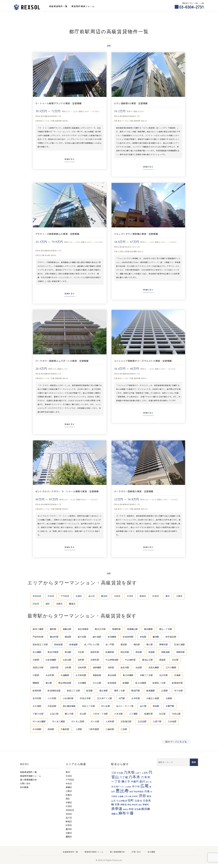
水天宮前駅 (80, 675)
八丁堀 (124, 777)
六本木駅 (118, 713)
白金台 (138, 800)
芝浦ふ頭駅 (179, 644)
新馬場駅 (112, 682)
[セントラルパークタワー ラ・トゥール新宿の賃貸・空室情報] (69, 462)
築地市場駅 (53, 652)
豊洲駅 (156, 636)
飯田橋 (145, 809)
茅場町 (146, 804)
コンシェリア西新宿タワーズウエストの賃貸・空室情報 (143, 360)
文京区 (130, 595)
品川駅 (143, 706)
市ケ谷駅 (178, 690)
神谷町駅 (124, 652)
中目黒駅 (37, 729)
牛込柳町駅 (130, 659)
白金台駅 (67, 659)
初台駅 (83, 713)
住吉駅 (162, 713)
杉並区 (155, 595)
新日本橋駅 (140, 682)
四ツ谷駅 (105, 706)
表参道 (116, 808)
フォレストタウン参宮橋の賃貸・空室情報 (136, 233)
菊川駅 (149, 644)
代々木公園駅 (39, 721)
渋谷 (142, 795)
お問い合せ (25, 783)
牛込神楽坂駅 (111, 659)
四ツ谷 (148, 782)
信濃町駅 (148, 713)
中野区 (69, 802)
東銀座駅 (97, 675)
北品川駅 (54, 713)
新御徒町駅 (177, 682)
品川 (142, 781)
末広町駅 (163, 675)
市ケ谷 (136, 786)
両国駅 (51, 729)
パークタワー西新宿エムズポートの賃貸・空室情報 (62, 360)
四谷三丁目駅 (88, 706)
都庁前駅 (82, 636)
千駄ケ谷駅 (38, 713)
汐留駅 (36, 675)
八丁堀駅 (133, 713)
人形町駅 (110, 721)
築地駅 (68, 652)
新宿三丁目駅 (73, 690)
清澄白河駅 (38, 667)
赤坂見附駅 (128, 636)
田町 (131, 800)
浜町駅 (68, 667)
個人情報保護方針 (28, 779)
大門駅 (121, 698)
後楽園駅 (150, 690)
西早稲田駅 (171, 636)
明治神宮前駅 (64, 682)
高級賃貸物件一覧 (58, 6)
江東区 (179, 595)
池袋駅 (138, 667)
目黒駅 (36, 659)
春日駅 (49, 682)
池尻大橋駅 (153, 667)
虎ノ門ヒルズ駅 (91, 644)
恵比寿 (122, 790)
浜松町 (135, 796)
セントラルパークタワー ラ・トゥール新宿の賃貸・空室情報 (67, 491)
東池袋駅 (112, 675)
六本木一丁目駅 (100, 713)
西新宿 (125, 809)
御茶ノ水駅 (119, 690)
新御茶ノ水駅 (159, 682)
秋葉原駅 (109, 652)
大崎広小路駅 (152, 698)
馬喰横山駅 (132, 629)
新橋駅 (126, 682)
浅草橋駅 (97, 667)
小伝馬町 (128, 787)
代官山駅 (176, 713)
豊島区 (72, 603)
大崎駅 (169, 698)
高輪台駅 (67, 629)
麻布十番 (126, 813)
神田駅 (138, 652)
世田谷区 (37, 595)
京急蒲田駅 (126, 721)
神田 (129, 804)
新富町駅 (37, 690)
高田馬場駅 (83, 629)
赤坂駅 (143, 636)
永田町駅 (50, 675)
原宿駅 (156, 706)
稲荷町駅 (94, 652)
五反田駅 (142, 721)
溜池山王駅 (147, 659)
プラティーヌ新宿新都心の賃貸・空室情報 (57, 233)
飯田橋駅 (148, 629)
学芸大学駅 (85, 698)
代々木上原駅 (77, 721)
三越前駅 (109, 729)
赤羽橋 (137, 809)
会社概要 (24, 787)
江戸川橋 (127, 796)
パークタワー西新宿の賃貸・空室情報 (133, 491)
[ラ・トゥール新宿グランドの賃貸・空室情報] (69, 74)
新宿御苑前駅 (54, 690)
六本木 (134, 776)
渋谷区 (36, 603)
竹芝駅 (81, 652)
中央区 (51, 595)
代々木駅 (95, 721)
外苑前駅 (52, 706)
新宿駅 (89, 690)
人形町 (144, 772)
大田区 (117, 595)
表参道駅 (73, 644)
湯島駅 (162, 659)
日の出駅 (97, 682)
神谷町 (135, 804)
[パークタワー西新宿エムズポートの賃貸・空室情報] (69, 332)
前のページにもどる (176, 741)
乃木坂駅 (172, 721)
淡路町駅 (54, 667)
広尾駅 (164, 690)
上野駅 (78, 729)
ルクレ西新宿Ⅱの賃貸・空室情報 (131, 103)
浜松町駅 (82, 667)
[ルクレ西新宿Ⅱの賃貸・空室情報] (148, 74)
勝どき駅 (69, 713)
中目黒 (120, 772)
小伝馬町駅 (68, 698)
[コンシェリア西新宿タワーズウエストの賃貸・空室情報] (148, 332)
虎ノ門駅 (110, 644)
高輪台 (114, 813)
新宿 (131, 791)
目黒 (117, 804)
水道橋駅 (65, 675)
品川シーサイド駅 (125, 706)
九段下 (138, 773)
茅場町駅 (163, 644)
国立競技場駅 (69, 706)
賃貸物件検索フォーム (83, 6)
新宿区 (143, 595)
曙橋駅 (36, 682)
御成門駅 (135, 690)
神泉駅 (151, 652)
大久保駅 (37, 706)
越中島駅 (97, 636)
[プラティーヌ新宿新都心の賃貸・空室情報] (69, 205)
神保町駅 (180, 652)
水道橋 (120, 796)
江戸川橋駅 (171, 667)
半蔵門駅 (170, 706)
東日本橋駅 (128, 675)
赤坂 (131, 809)
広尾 (144, 786)
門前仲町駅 (38, 636)
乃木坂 (129, 772)
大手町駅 (135, 698)
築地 (140, 805)
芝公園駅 (37, 652)
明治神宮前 (139, 791)
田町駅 (81, 659)
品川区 (91, 595)
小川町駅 (52, 698)
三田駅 (123, 729)
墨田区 (104, 595)
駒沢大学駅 (100, 629)
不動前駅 (65, 729)
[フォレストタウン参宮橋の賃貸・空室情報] (148, 205)
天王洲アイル (117, 786)
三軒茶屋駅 (93, 729)
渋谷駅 (175, 659)
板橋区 (69, 787)
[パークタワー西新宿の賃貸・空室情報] (148, 462)
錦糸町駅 (54, 636)
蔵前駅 (124, 644)
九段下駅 (157, 721)
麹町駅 (53, 629)
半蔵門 (135, 781)
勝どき (125, 781)
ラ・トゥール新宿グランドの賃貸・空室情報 (58, 103)
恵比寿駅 (103, 690)
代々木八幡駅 (58, 721)
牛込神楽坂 (121, 800)
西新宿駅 (58, 644)
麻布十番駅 (38, 629)
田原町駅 (94, 659)
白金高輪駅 (51, 659)
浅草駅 (111, 667)
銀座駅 (68, 636)
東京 (167, 595)
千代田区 (65, 595)
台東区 (78, 595)
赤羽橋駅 (112, 636)
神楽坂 (123, 804)
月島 (147, 791)
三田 (113, 772)
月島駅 (177, 675)
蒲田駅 (136, 644)
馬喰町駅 (116, 629)
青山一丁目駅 (165, 629)
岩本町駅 (37, 698)
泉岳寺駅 (124, 667)
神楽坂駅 (165, 652)
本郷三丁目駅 (146, 675)
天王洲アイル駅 (104, 698)
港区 (48, 603)
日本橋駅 (82, 682)
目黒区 (59, 603)
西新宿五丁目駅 (40, 644)
